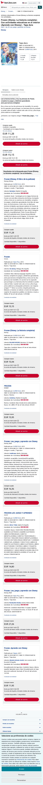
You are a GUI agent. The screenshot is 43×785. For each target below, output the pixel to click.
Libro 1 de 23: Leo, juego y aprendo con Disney (15, 27)
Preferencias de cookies (24, 759)
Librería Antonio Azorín (16, 660)
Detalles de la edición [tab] (10, 95)
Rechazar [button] (21, 774)
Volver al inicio (21, 714)
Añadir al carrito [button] (21, 144)
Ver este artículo (7, 131)
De (23, 57)
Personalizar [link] (21, 780)
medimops (12, 453)
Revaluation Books (15, 602)
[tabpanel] (20, 109)
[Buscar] (40, 7)
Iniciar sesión (32, 3)
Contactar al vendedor (10, 224)
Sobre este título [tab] (18, 90)
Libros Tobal (13, 525)
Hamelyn (12, 191)
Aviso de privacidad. (31, 765)
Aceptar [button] (21, 769)
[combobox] (24, 7)
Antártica (12, 398)
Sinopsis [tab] (5, 90)
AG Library (12, 269)
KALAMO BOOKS (14, 342)
